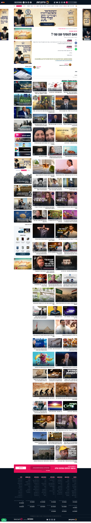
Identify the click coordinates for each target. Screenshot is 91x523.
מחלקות (38, 6)
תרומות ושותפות (74, 490)
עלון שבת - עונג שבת (53, 500)
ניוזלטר (75, 483)
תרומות (35, 6)
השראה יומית (60, 492)
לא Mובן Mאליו (60, 480)
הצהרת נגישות (74, 495)
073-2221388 (53, 502)
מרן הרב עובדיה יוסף (36, 480)
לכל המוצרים (22, 254)
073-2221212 (64, 502)
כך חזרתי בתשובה (59, 490)
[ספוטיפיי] (24, 2)
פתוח (61, 484)
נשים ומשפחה (27, 477)
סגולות (45, 486)
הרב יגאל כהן (37, 484)
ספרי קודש (44, 493)
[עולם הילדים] (31, 2)
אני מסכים (45, 470)
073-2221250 (64, 511)
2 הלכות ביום (74, 484)
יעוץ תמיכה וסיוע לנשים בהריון (51, 505)
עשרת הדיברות (44, 483)
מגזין (71, 6)
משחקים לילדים (52, 486)
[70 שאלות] (26, 2)
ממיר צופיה (75, 509)
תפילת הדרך (20, 490)
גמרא (45, 481)
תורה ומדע (67, 487)
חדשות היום (67, 481)
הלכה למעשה (60, 483)
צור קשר (32, 6)
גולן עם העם (60, 486)
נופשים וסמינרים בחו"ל (52, 509)
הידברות (75, 477)
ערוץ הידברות (74, 480)
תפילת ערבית (20, 481)
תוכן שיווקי (67, 495)
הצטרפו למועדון (18, 6)
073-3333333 (75, 511)
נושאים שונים (43, 477)
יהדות (68, 478)
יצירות (54, 492)
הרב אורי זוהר (37, 490)
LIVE (24, 6)
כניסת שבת (74, 487)
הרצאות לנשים (28, 490)
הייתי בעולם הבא (59, 493)
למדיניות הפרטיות (44, 470)
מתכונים (29, 480)
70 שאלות (52, 6)
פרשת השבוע (67, 492)
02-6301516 (75, 507)
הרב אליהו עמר (36, 495)
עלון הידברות (74, 481)
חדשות (68, 6)
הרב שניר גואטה (36, 486)
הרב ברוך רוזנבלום (36, 489)
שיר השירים (20, 492)
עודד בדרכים (60, 478)
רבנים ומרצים (36, 477)
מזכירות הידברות (74, 500)
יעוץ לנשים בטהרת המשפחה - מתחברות (72, 506)
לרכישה (21, 231)
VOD (73, 6)
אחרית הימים (44, 490)
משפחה (68, 486)
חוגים (54, 493)
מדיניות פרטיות (74, 478)
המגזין (68, 480)
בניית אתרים (25, 519)
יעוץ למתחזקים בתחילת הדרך (30, 500)
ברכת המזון (20, 484)
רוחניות (68, 484)
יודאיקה (45, 495)
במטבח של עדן (60, 481)
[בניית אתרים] (30, 519)
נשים (68, 483)
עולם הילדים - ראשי (52, 478)
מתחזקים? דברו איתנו (18, 2)
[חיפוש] (67, 2)
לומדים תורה (44, 478)
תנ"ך (45, 480)
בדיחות (54, 481)
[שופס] (28, 2)
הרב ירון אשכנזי (36, 487)
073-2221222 (75, 502)
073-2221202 (53, 511)
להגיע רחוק (60, 489)
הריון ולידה (28, 489)
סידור (21, 477)
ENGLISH (28, 6)
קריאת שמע (20, 487)
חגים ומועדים (67, 493)
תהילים (21, 489)
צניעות (29, 486)
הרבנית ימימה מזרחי (27, 484)
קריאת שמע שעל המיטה (18, 497)
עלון (42, 6)
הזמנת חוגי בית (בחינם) (31, 505)
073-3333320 (21, 503)
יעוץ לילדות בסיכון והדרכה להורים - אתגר (19, 501)
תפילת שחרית (20, 478)
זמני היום (45, 6)
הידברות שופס (74, 492)
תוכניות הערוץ (59, 477)
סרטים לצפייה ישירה (52, 483)
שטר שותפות (65, 6)
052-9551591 (53, 506)
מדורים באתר (67, 477)
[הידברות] (42, 2)
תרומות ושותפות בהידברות (62, 500)
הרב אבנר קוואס (36, 493)
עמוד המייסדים (74, 493)
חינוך (45, 487)
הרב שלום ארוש (36, 492)
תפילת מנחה (20, 480)
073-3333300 (64, 506)
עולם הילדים (56, 6)
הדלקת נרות (28, 483)
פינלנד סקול (44, 484)
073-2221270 (21, 506)
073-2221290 (32, 506)
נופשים (75, 489)
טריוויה (54, 489)
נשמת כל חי (20, 493)
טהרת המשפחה (27, 481)
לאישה (29, 478)
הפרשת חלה (28, 492)
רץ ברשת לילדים (52, 480)
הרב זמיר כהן (60, 6)
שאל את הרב (49, 6)
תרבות (68, 489)
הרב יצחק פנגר (36, 483)
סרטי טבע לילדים (52, 490)
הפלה (29, 487)
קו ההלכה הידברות (63, 505)
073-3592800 (42, 502)
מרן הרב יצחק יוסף (36, 481)
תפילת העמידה (19, 483)
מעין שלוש (20, 486)
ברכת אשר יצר (20, 495)
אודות (75, 497)
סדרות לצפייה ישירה (52, 484)
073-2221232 (32, 502)
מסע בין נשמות (60, 487)
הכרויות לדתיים (44, 492)
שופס (40, 6)
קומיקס (54, 487)
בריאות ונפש (44, 489)
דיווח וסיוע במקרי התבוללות (41, 505)
